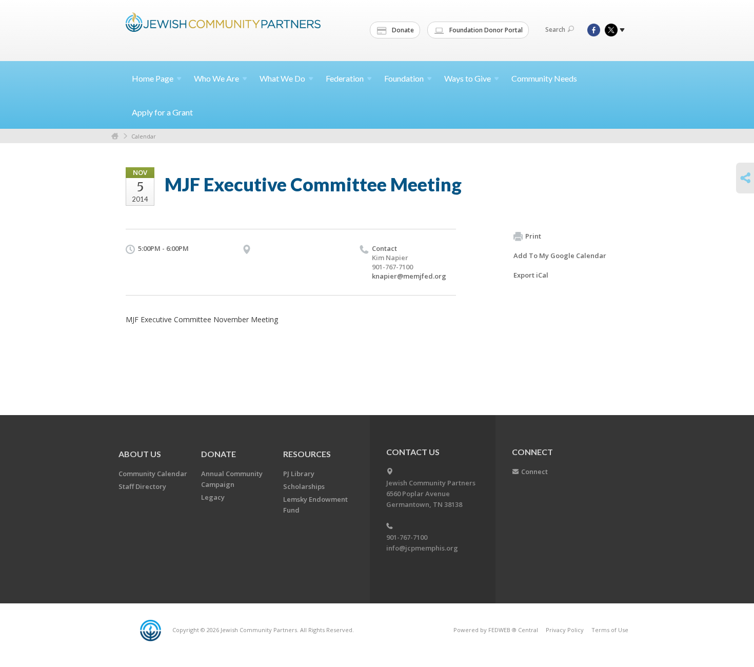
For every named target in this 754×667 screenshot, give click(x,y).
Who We (216, 78)
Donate (402, 30)
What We (282, 78)
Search (555, 29)
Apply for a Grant (162, 112)
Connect (534, 471)
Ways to (467, 78)
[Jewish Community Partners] (223, 29)
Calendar (143, 136)
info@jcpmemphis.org (422, 548)
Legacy (213, 497)
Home (152, 78)
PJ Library (298, 473)
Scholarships (304, 486)
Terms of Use (609, 630)
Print (533, 236)
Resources (307, 454)
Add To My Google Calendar (559, 255)
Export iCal (530, 275)
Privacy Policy (565, 630)
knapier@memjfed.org (409, 276)
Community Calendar (152, 473)
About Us (139, 454)
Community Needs (544, 78)
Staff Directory (142, 486)
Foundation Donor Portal (485, 30)
